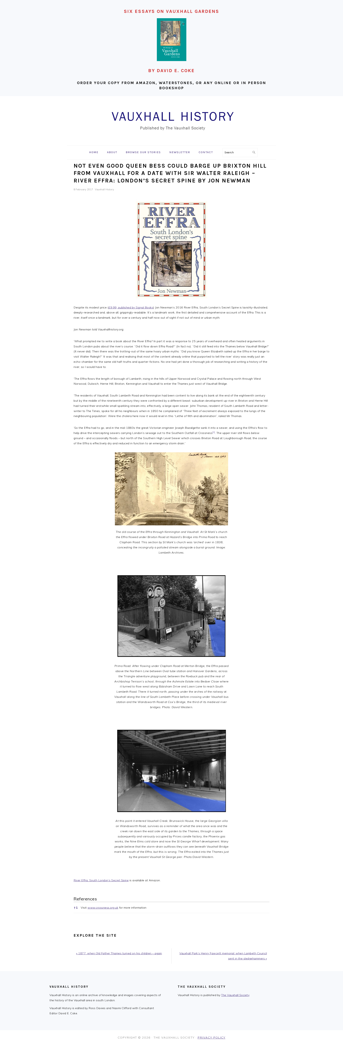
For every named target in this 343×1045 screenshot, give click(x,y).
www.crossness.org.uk (103, 907)
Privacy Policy (211, 1037)
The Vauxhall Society (235, 995)
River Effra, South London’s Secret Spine (101, 880)
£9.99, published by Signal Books (130, 307)
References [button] (85, 898)
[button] (213, 433)
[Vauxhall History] (171, 142)
